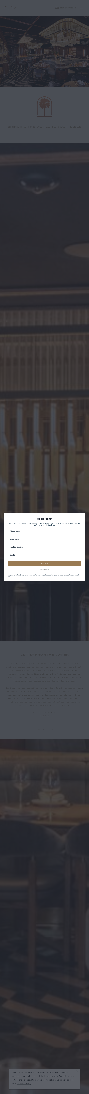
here (9, 576)
